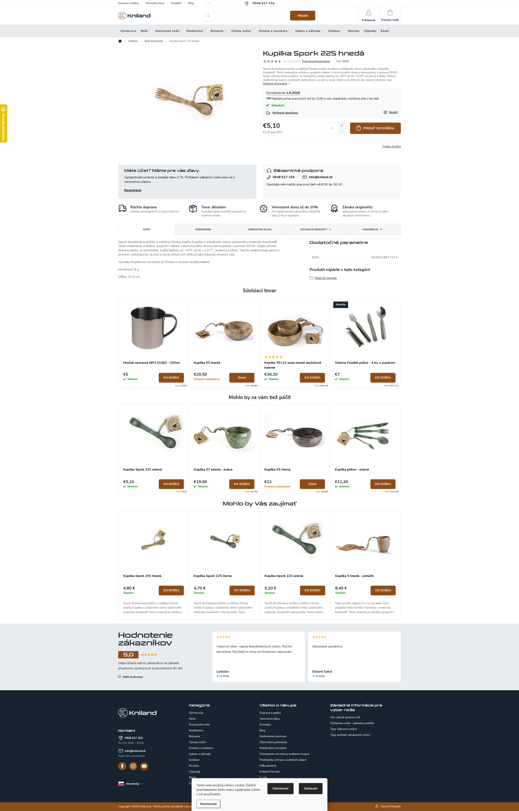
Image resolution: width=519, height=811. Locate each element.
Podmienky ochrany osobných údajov (283, 760)
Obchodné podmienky (273, 742)
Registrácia (132, 190)
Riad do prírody (326, 278)
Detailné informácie (275, 84)
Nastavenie (208, 804)
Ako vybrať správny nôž (345, 717)
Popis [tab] (146, 229)
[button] (153, 600)
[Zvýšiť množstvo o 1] (341, 125)
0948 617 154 (284, 177)
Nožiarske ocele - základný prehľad (352, 723)
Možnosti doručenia (285, 113)
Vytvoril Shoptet (390, 806)
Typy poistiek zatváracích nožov (350, 735)
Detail (242, 378)
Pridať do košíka (378, 128)
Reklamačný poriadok (273, 748)
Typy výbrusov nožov (343, 729)
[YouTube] (144, 766)
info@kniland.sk (321, 177)
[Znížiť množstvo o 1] (341, 131)
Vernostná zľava (155, 3)
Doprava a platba (128, 3)
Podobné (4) (370, 229)
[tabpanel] (153, 343)
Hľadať (303, 15)
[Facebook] (122, 766)
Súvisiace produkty (313, 229)
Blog (191, 3)
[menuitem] (128, 31)
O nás (263, 777)
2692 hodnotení (132, 677)
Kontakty (176, 3)
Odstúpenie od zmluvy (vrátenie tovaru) (284, 754)
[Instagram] (133, 766)
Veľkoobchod (268, 766)
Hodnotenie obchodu (273, 736)
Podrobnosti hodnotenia (316, 61)
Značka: (391, 146)
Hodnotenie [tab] (203, 229)
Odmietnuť (280, 788)
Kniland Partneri (270, 772)
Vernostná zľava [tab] (259, 229)
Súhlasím (310, 788)
